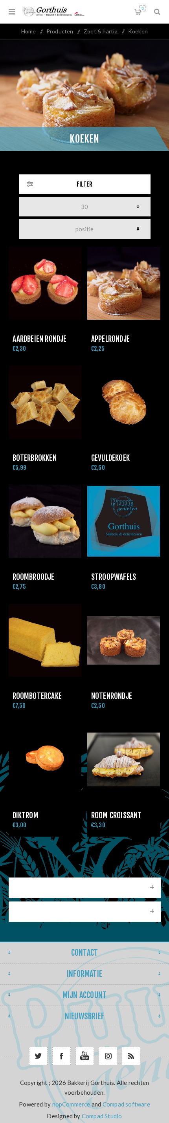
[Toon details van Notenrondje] (123, 640)
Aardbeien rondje (40, 339)
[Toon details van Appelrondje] (123, 283)
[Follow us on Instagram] (108, 1056)
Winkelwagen (142, 8)
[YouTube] (84, 1056)
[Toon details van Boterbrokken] (45, 402)
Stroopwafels (113, 577)
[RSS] (131, 1056)
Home (28, 31)
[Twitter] (38, 1056)
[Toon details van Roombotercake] (45, 640)
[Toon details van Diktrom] (45, 759)
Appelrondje (110, 339)
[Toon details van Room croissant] (123, 759)
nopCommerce (71, 1104)
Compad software (126, 1104)
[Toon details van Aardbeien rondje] (45, 283)
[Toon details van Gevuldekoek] (123, 402)
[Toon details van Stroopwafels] (123, 521)
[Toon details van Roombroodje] (45, 521)
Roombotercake (37, 696)
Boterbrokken (35, 458)
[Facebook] (61, 1056)
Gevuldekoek (110, 458)
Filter (84, 184)
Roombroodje (34, 577)
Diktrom (26, 815)
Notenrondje (111, 696)
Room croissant (116, 815)
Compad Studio (102, 1115)
